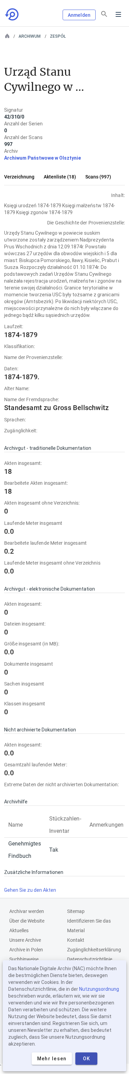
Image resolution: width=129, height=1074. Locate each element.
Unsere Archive (25, 940)
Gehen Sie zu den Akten (30, 890)
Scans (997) (98, 177)
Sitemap (76, 911)
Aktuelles (19, 930)
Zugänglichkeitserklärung (94, 949)
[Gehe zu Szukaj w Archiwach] (12, 14)
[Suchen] (104, 14)
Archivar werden (26, 911)
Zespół (58, 36)
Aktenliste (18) (60, 177)
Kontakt (75, 940)
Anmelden (79, 15)
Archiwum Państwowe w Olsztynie (42, 158)
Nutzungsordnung (99, 989)
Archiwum (30, 36)
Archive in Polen (26, 949)
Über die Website (26, 921)
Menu (118, 14)
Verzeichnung (19, 177)
